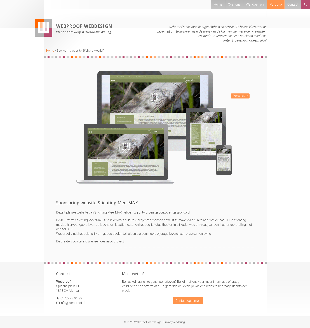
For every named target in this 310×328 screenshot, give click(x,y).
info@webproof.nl (72, 303)
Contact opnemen (188, 300)
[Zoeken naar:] (307, 5)
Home (218, 4)
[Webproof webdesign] (43, 35)
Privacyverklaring (174, 322)
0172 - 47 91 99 (71, 298)
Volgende (239, 95)
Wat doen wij (255, 4)
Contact (292, 4)
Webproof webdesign (84, 26)
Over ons (234, 4)
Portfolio (276, 4)
